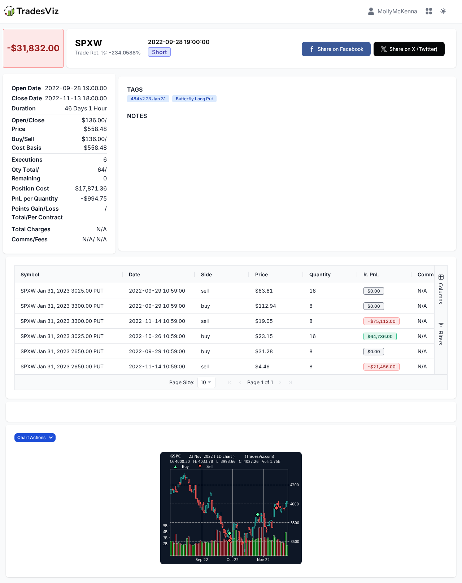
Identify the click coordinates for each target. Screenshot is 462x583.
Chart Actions (31, 437)
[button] (230, 382)
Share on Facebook (340, 49)
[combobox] (206, 382)
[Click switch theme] (443, 11)
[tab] (441, 289)
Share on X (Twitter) (413, 49)
